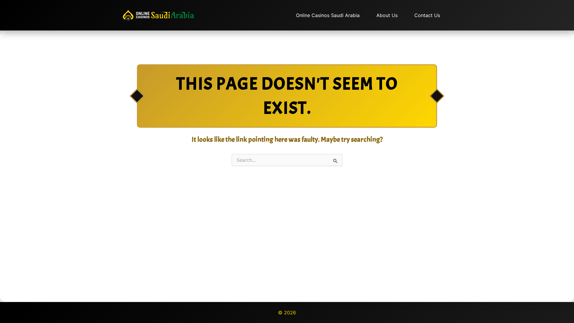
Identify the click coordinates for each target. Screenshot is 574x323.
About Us (387, 15)
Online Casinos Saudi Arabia (328, 15)
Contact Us (427, 15)
